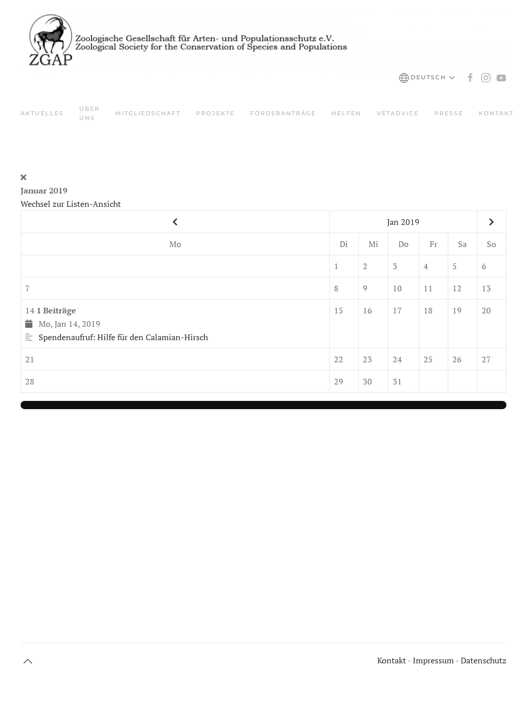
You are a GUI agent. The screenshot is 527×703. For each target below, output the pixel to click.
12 (457, 288)
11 (428, 288)
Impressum (433, 660)
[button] (427, 78)
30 (367, 381)
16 (367, 310)
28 (29, 381)
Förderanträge (283, 113)
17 (397, 310)
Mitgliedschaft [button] (148, 113)
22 (338, 359)
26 (457, 359)
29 (338, 381)
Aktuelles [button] (42, 113)
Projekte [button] (215, 113)
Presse (448, 113)
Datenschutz (483, 660)
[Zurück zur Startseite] (263, 41)
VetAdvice (398, 113)
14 (116, 324)
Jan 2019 (403, 221)
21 (29, 359)
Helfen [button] (346, 113)
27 (486, 359)
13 (486, 288)
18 (428, 310)
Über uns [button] (89, 113)
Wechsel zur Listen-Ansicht (71, 203)
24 (397, 359)
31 (397, 381)
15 (338, 310)
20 (486, 310)
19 (457, 310)
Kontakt (496, 113)
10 (397, 288)
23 (367, 359)
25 (428, 359)
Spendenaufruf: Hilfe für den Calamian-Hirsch (123, 337)
